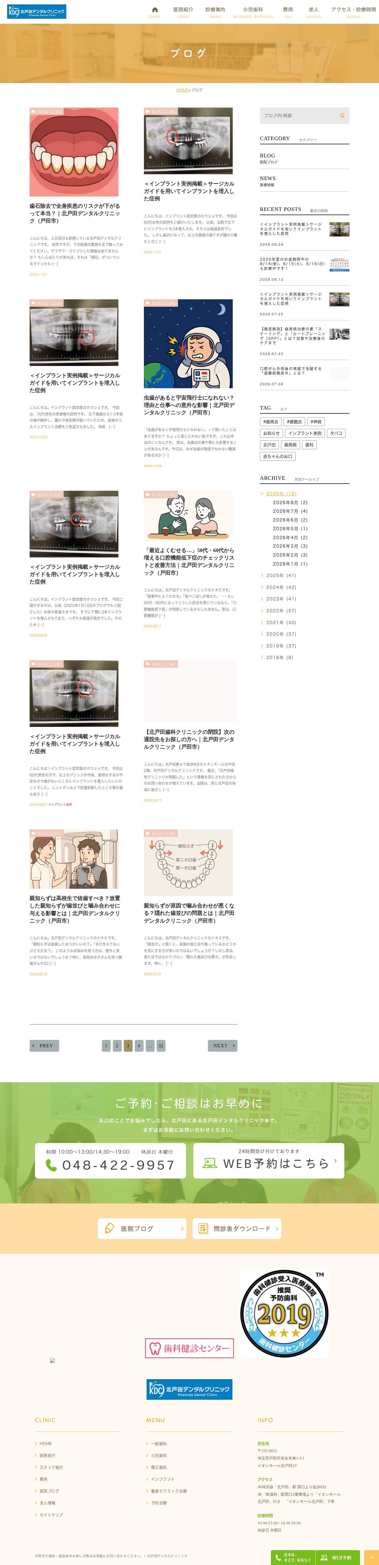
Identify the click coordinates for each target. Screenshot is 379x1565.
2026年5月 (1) (290, 529)
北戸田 (269, 445)
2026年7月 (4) (290, 511)
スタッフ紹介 (51, 1467)
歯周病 (290, 445)
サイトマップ (51, 1515)
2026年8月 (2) (290, 503)
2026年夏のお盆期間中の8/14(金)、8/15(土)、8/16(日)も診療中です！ (292, 264)
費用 (44, 1479)
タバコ (336, 433)
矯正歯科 (159, 1467)
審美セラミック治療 (169, 1491)
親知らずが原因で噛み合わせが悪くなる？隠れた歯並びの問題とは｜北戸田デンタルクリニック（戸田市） (189, 913)
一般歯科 (159, 1444)
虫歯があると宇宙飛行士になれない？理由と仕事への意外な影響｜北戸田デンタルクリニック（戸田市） (189, 405)
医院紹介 (48, 1455)
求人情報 (48, 1503)
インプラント (163, 1479)
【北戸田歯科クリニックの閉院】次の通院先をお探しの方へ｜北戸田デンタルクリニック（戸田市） (189, 739)
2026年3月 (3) (290, 546)
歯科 (309, 445)
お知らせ (271, 433)
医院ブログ (50, 1491)
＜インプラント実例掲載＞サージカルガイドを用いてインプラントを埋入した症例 (189, 191)
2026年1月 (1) (290, 564)
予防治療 (159, 1503)
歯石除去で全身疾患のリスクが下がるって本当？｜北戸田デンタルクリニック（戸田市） (75, 213)
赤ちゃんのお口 (277, 456)
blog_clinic (50, 112)
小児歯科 (159, 1455)
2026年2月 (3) (290, 555)
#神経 (316, 422)
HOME (182, 90)
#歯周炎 (270, 422)
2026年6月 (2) (290, 520)
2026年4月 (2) (290, 537)
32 (161, 1045)
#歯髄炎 (294, 422)
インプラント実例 (60, 804)
